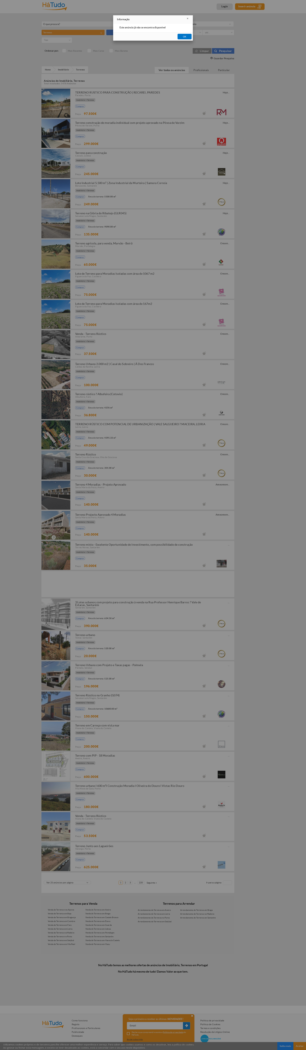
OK (184, 36)
